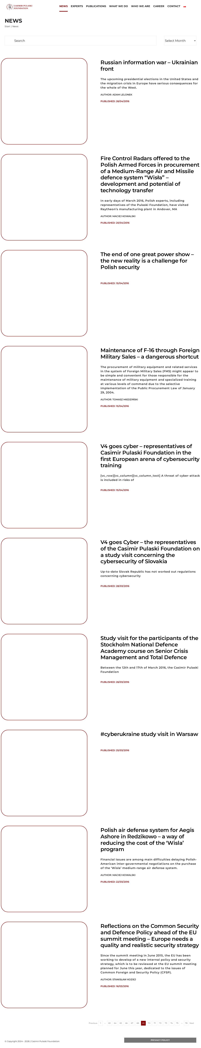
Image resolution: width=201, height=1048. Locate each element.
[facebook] (85, 1041)
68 (138, 1023)
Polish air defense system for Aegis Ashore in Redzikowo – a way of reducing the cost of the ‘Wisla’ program (147, 839)
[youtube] (95, 1041)
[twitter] (90, 1041)
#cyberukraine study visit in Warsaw (149, 734)
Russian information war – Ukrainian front (149, 65)
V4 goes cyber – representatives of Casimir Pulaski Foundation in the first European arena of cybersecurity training (150, 456)
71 (155, 1023)
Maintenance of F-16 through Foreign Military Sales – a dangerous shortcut (150, 353)
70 (149, 1023)
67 (132, 1023)
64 (115, 1023)
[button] (190, 7)
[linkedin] (105, 1041)
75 (177, 1023)
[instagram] (100, 1041)
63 (109, 1023)
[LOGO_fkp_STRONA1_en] (25, 4)
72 (160, 1023)
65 (121, 1023)
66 (126, 1023)
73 (166, 1023)
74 (172, 1023)
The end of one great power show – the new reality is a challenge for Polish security (147, 260)
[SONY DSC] (44, 251)
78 (186, 1023)
